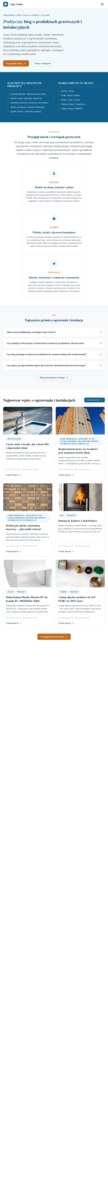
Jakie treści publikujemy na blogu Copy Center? (31, 332)
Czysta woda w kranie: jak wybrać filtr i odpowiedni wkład (27, 446)
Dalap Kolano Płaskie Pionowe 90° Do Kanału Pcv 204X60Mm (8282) (27, 599)
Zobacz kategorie (42, 63)
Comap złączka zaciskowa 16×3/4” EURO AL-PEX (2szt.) (77, 599)
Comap (63, 592)
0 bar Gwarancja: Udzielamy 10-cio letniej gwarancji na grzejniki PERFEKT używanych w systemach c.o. (79, 441)
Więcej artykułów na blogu (52, 377)
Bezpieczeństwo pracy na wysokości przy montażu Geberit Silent (77, 451)
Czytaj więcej (12, 475)
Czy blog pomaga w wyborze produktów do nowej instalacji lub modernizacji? (46, 354)
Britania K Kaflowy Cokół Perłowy (77, 521)
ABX (62, 515)
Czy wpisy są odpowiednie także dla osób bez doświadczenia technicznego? (46, 365)
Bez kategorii (14, 439)
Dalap (11, 592)
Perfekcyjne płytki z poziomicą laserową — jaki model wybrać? (23, 527)
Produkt (71, 515)
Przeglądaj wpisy (14, 63)
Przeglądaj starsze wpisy (52, 637)
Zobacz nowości (93, 400)
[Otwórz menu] (102, 4)
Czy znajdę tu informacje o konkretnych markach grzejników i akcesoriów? (45, 343)
